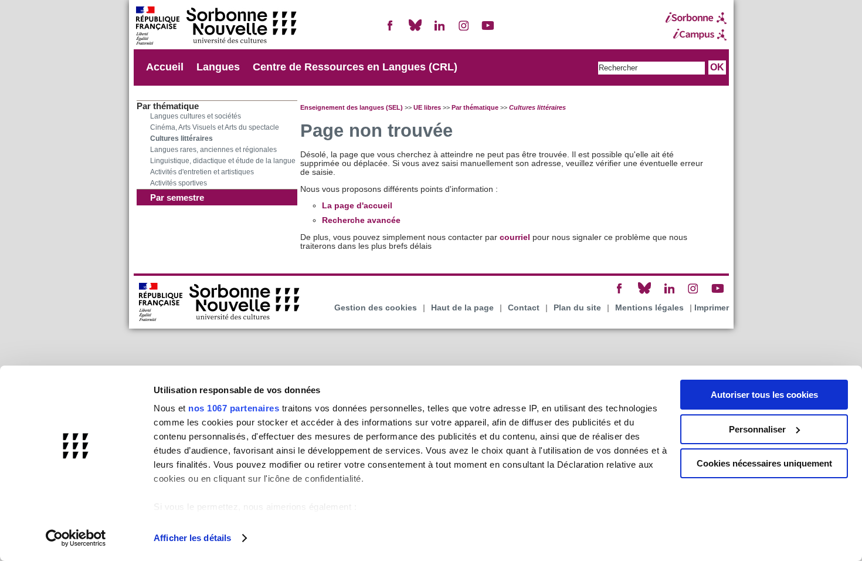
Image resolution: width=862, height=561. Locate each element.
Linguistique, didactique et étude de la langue (223, 161)
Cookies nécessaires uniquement (764, 463)
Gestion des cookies (375, 307)
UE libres (427, 107)
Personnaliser (757, 429)
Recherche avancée (361, 220)
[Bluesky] (415, 30)
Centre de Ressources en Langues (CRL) (355, 67)
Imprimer (711, 307)
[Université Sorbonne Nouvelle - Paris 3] (216, 26)
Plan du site (577, 307)
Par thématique (475, 107)
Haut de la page (462, 307)
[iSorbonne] (696, 18)
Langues (218, 67)
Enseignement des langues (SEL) (351, 107)
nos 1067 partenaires (233, 408)
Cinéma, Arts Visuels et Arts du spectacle (214, 127)
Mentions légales (649, 307)
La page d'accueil (357, 205)
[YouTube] (488, 30)
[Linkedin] (439, 30)
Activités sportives (178, 183)
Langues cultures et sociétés (195, 116)
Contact (523, 307)
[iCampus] (696, 34)
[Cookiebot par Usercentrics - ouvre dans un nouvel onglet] (76, 538)
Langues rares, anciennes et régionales (213, 150)
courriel (515, 237)
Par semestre (177, 197)
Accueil (165, 67)
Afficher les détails (192, 538)
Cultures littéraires (181, 138)
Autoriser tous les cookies (764, 395)
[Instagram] (464, 30)
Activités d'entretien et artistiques (202, 172)
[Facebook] (391, 30)
